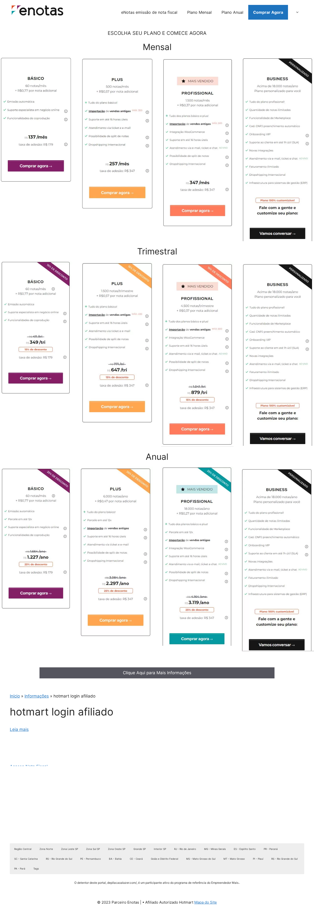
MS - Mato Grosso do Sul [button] (200, 858)
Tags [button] (36, 868)
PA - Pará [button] (19, 868)
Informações (37, 696)
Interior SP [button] (160, 848)
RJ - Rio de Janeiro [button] (185, 848)
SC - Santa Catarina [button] (26, 858)
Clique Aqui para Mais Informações (157, 672)
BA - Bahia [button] (115, 858)
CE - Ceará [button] (136, 858)
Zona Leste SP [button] (69, 848)
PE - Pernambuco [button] (90, 858)
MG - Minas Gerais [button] (215, 848)
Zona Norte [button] (46, 848)
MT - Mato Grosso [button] (234, 858)
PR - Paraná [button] (271, 848)
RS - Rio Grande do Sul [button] (59, 858)
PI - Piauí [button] (258, 858)
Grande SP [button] (139, 848)
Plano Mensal (199, 12)
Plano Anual (232, 12)
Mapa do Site (205, 902)
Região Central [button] (22, 848)
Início (15, 696)
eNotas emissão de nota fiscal (149, 12)
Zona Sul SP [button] (93, 848)
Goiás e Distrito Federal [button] (164, 858)
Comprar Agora (268, 12)
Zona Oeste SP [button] (116, 848)
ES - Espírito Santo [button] (245, 848)
